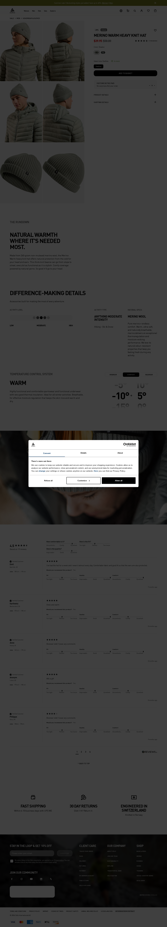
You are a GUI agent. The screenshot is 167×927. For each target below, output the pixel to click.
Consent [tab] (46, 453)
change (42, 471)
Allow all (118, 480)
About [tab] (120, 453)
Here (96, 471)
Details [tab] (84, 453)
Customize (82, 480)
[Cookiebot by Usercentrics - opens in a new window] (125, 445)
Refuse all (48, 480)
